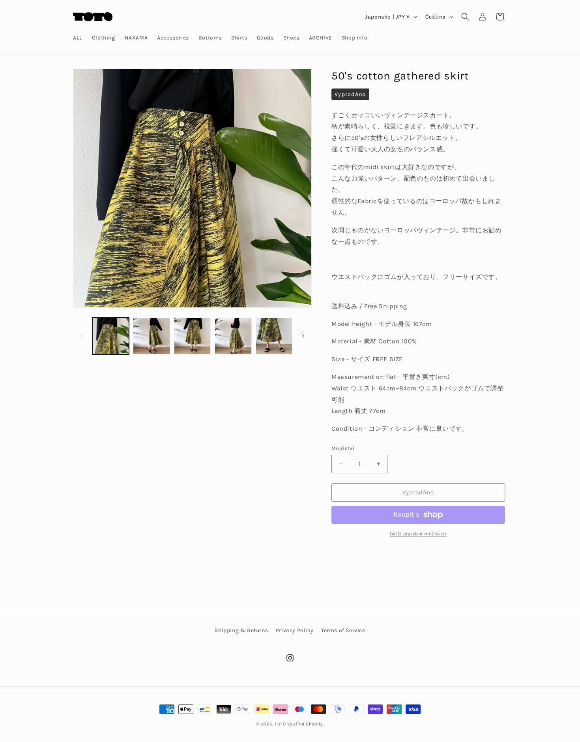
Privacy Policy (294, 630)
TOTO (280, 724)
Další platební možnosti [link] (418, 534)
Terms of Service (343, 630)
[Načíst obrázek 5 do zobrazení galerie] (274, 336)
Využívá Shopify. (305, 724)
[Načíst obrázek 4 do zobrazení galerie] (233, 336)
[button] (465, 16)
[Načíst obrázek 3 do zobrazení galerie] (192, 336)
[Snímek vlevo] (81, 336)
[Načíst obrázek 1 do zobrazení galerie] (110, 336)
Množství (342, 448)
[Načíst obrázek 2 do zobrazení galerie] (151, 336)
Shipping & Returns (241, 630)
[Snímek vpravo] (303, 336)
